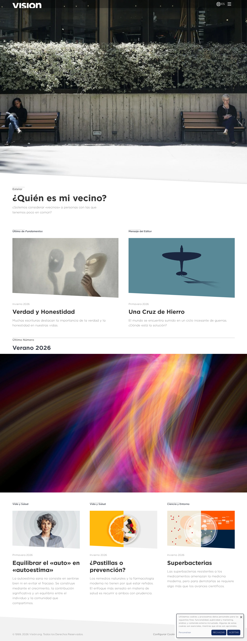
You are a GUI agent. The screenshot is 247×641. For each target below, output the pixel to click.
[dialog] (210, 626)
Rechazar (218, 632)
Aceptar (234, 632)
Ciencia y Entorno (178, 504)
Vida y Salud (20, 504)
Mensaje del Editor (140, 231)
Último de (27, 231)
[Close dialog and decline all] (241, 616)
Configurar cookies (165, 634)
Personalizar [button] (185, 632)
